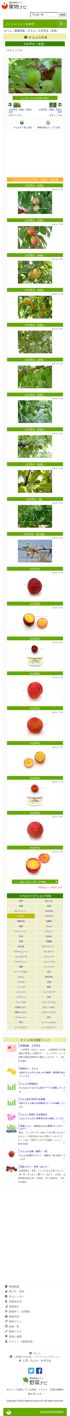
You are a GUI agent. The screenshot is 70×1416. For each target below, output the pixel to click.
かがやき (49, 915)
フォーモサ (21, 1002)
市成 (49, 905)
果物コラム (15, 1321)
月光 (21, 936)
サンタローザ (21, 956)
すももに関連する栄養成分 (33, 1114)
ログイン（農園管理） (22, 1341)
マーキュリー (21, 1017)
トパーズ (21, 986)
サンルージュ (21, 961)
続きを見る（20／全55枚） (34, 881)
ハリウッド (21, 996)
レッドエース (21, 1027)
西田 (49, 986)
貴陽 (21, 926)
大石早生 (35, 569)
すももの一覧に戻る (22, 127)
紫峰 (21, 966)
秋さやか (49, 900)
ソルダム (21, 981)
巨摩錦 (49, 941)
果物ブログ (15, 1331)
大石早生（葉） (35, 499)
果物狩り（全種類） (20, 1311)
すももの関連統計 (29, 1083)
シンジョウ (49, 966)
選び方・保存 (16, 1291)
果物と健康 (15, 1336)
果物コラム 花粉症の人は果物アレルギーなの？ (41, 1127)
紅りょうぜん (49, 1007)
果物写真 (19, 30)
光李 (49, 996)
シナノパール (49, 961)
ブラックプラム (49, 1002)
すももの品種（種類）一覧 (33, 1151)
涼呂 (49, 971)
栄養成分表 (15, 1301)
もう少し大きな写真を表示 (35, 97)
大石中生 (49, 910)
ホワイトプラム (49, 1012)
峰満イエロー (21, 1012)
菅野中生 (21, 921)
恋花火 (49, 936)
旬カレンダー (16, 1296)
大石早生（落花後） (35, 534)
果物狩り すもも (29, 1068)
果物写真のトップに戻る (49, 127)
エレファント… (21, 910)
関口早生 (49, 976)
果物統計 (14, 1306)
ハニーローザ (49, 991)
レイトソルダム (49, 1022)
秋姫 (21, 905)
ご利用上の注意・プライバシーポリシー (37, 1357)
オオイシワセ (15, 115)
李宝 (21, 1022)
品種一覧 (14, 1326)
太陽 (49, 981)
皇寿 (21, 941)
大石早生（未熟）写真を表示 (20, 110)
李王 (49, 1017)
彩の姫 (21, 946)
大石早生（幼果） (35, 464)
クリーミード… (21, 931)
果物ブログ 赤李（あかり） (35, 1166)
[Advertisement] (35, 154)
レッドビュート (49, 1027)
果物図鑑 (14, 1286)
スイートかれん (21, 971)
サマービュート (21, 951)
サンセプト (49, 951)
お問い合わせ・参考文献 (37, 1360)
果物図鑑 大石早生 (30, 1045)
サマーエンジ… (49, 946)
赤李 (21, 900)
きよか (49, 926)
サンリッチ (49, 956)
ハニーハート (21, 991)
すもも (31, 30)
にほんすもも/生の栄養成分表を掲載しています (41, 1118)
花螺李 (49, 921)
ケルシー (49, 931)
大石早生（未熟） (35, 185)
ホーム (8, 30)
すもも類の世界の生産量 (32, 1099)
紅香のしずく (21, 1007)
